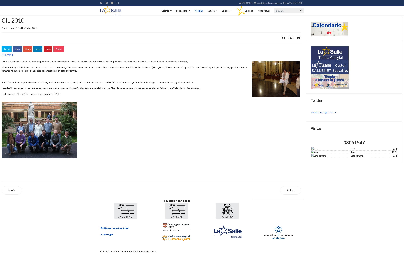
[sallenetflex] (354, 67)
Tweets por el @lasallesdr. (323, 112)
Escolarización (183, 10)
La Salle (211, 10)
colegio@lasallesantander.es (269, 3)
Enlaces (226, 10)
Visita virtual (264, 10)
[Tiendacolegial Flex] (354, 53)
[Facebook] (101, 3)
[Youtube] (112, 3)
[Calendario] (354, 29)
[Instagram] (118, 3)
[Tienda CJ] (354, 81)
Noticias (199, 10)
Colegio (165, 10)
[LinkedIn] (298, 37)
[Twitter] (107, 3)
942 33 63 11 (247, 3)
